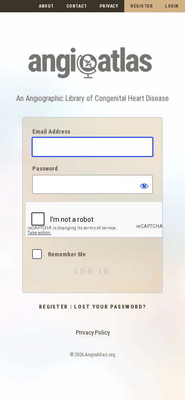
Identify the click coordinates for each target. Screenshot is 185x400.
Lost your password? (110, 306)
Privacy (109, 6)
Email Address (51, 131)
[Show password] (143, 184)
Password (45, 168)
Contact (76, 6)
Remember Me (67, 254)
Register (141, 6)
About (46, 6)
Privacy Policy (93, 332)
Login (172, 6)
